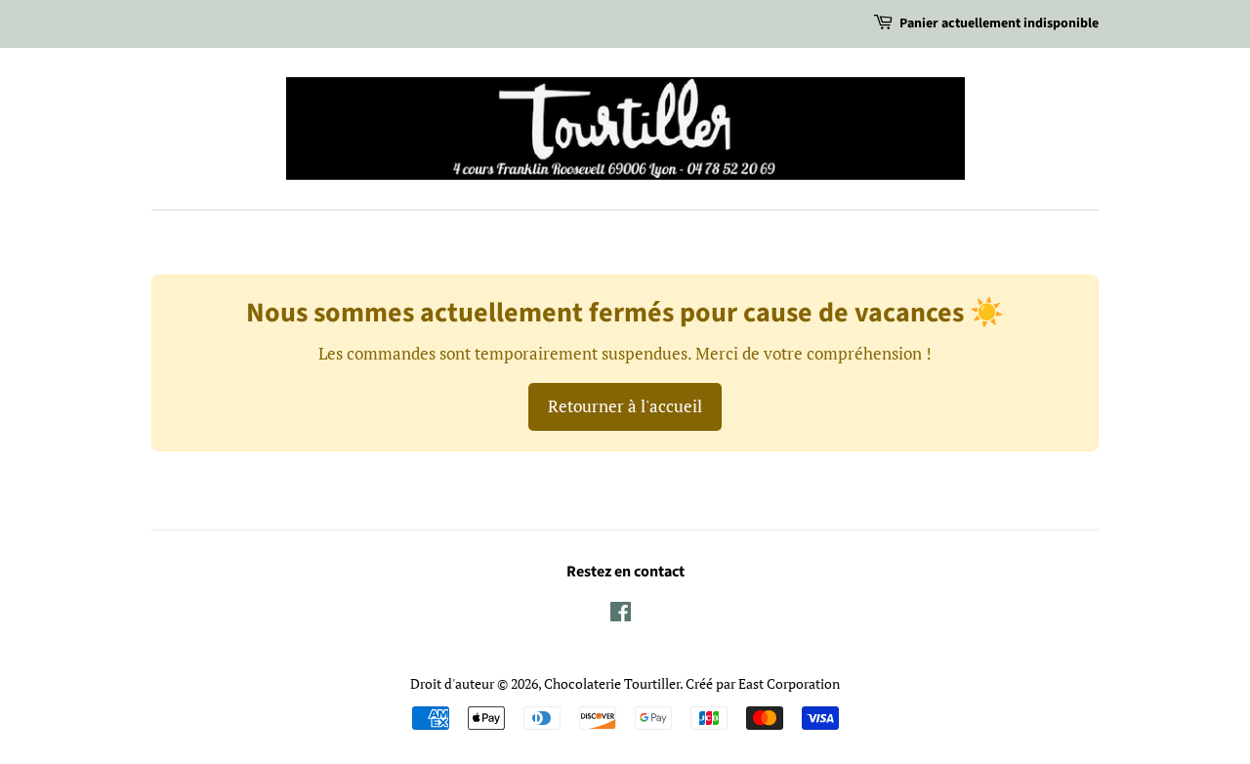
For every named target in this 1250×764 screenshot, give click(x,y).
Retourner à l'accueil (625, 406)
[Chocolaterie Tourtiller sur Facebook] (620, 615)
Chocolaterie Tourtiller (612, 683)
